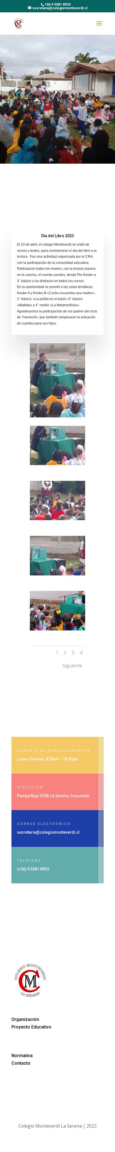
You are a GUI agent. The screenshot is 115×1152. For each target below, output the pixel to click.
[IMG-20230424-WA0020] (57, 574)
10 (75, 411)
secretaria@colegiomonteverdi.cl (48, 832)
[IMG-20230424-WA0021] (57, 518)
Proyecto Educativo (31, 1027)
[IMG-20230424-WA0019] (57, 629)
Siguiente (72, 665)
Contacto (20, 1063)
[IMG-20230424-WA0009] (57, 416)
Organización (25, 1019)
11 (80, 411)
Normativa (22, 1055)
